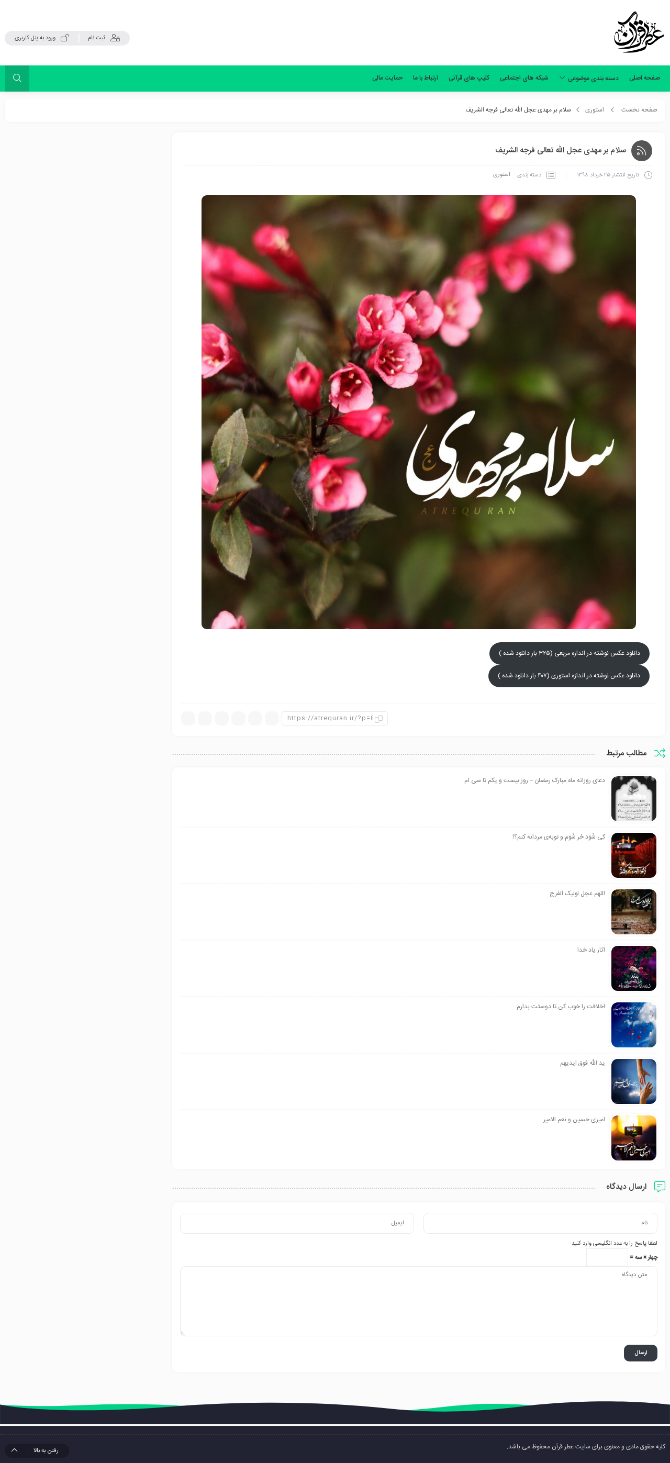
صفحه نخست (639, 110)
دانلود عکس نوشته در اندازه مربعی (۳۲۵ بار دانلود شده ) (569, 653)
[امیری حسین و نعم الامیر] (633, 1138)
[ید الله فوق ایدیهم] (633, 1082)
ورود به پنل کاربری (35, 38)
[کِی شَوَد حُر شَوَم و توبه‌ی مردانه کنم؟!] (633, 856)
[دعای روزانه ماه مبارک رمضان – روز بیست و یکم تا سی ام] (633, 799)
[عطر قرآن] (639, 32)
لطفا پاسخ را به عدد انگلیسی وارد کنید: (613, 1243)
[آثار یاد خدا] (633, 969)
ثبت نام (96, 38)
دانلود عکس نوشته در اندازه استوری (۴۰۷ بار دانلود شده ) (569, 676)
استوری (594, 110)
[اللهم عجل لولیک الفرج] (633, 912)
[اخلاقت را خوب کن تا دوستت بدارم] (633, 1025)
